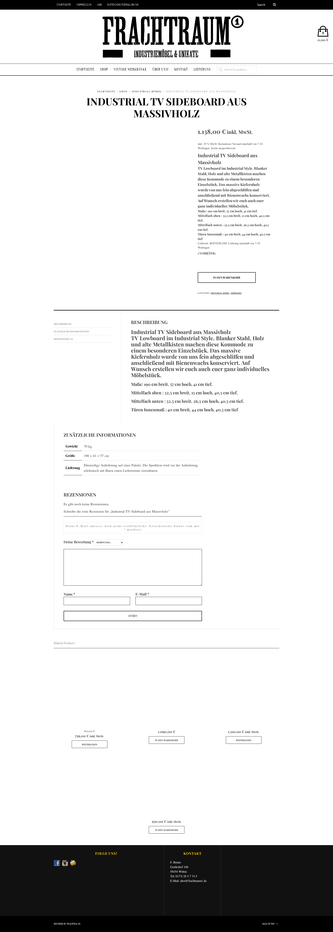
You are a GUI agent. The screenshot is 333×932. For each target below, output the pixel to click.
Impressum (84, 4)
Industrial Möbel (147, 91)
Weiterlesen (89, 744)
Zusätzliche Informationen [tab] (71, 331)
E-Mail (142, 594)
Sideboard (236, 293)
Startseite (64, 4)
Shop (123, 91)
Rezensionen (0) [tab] (63, 338)
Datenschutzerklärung (122, 4)
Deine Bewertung (79, 542)
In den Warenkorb (226, 277)
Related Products (64, 643)
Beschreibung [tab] (63, 323)
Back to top (268, 924)
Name (69, 594)
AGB (99, 4)
